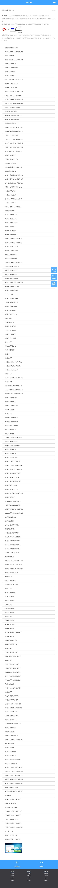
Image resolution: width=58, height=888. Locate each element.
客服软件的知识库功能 (11, 87)
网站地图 (45, 880)
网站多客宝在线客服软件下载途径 (14, 767)
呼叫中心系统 (8, 342)
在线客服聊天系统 (9, 600)
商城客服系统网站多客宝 (11, 441)
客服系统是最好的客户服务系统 (13, 385)
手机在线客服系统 (9, 409)
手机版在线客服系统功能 (11, 302)
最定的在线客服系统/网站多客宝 (13, 723)
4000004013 (17, 862)
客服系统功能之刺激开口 (11, 234)
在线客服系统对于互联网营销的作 (14, 51)
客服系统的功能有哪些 (11, 306)
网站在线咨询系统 (9, 624)
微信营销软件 (8, 318)
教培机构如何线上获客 (11, 111)
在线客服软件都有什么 (11, 203)
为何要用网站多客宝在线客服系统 (14, 771)
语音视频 (12, 875)
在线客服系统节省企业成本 (12, 477)
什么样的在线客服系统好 (11, 47)
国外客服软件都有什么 (11, 719)
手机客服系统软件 (9, 612)
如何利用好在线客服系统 (11, 787)
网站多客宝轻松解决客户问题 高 (13, 564)
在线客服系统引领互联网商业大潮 (14, 493)
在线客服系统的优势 (10, 453)
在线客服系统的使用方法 (11, 298)
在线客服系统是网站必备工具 (12, 481)
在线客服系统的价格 (10, 433)
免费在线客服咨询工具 (11, 644)
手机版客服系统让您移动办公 (12, 505)
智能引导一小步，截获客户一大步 (14, 560)
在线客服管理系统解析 (11, 763)
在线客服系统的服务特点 (11, 405)
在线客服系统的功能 (10, 326)
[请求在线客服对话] (53, 269)
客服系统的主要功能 (10, 517)
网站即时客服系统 (9, 636)
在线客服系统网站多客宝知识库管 (14, 779)
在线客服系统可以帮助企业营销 (13, 469)
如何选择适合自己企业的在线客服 (14, 175)
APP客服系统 (46, 875)
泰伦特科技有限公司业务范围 (12, 688)
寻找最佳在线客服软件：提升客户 (14, 199)
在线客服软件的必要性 (11, 218)
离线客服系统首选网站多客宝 (12, 541)
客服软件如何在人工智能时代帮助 (14, 59)
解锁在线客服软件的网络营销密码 (14, 131)
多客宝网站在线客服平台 (11, 584)
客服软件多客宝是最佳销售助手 (13, 437)
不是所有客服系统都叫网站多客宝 (14, 775)
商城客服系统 (8, 616)
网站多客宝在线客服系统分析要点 (14, 823)
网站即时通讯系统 (9, 350)
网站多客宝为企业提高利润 (12, 552)
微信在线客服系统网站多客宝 (12, 445)
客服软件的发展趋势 (10, 334)
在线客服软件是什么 (10, 171)
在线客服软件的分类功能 (11, 370)
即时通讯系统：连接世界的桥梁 (13, 151)
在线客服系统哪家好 (10, 429)
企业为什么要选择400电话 (12, 819)
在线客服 (41, 862)
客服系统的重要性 (9, 521)
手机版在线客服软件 (10, 684)
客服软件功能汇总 (9, 55)
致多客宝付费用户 (9, 556)
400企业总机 (8, 795)
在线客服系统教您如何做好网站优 (14, 513)
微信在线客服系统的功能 (11, 417)
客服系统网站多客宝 (10, 230)
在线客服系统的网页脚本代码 (12, 839)
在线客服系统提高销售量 (11, 425)
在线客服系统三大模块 (11, 485)
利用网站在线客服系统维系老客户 (14, 465)
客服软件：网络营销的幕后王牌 (13, 119)
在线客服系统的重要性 (11, 274)
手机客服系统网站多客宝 (11, 700)
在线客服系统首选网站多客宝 (12, 473)
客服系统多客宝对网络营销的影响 (14, 393)
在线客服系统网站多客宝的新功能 (14, 739)
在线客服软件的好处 (10, 755)
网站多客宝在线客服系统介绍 (12, 815)
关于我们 (29, 873)
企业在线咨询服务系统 (11, 640)
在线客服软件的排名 (10, 75)
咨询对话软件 (8, 604)
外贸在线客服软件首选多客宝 (12, 545)
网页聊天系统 (8, 576)
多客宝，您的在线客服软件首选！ (14, 187)
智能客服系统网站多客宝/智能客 (13, 708)
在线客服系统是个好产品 (11, 222)
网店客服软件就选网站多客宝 (12, 668)
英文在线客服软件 (9, 596)
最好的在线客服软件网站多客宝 (13, 632)
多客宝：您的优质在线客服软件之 (14, 139)
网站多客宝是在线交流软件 (12, 664)
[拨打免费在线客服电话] (53, 276)
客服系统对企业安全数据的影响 (13, 167)
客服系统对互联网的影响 (11, 278)
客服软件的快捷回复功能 (11, 83)
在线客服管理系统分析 (11, 258)
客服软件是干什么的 (10, 338)
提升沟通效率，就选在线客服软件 (14, 143)
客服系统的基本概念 (10, 163)
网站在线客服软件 (6, 35)
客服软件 (9, 38)
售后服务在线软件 (9, 608)
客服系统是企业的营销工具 (12, 266)
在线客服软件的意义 (10, 155)
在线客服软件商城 (9, 497)
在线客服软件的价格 (10, 310)
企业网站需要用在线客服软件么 (13, 207)
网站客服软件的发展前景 (11, 159)
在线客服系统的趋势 (10, 191)
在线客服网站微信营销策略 (12, 533)
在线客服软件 (5, 15)
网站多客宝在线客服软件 (11, 572)
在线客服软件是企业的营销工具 (13, 362)
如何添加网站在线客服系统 (12, 525)
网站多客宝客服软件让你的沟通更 (14, 568)
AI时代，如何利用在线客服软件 (13, 95)
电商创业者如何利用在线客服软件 (14, 99)
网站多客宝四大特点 (10, 401)
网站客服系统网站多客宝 (11, 652)
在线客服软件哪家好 (10, 71)
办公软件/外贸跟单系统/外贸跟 (13, 704)
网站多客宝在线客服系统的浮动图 (14, 827)
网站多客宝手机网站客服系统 (12, 537)
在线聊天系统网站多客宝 (11, 835)
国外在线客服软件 (9, 731)
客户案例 (29, 880)
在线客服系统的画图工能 (11, 735)
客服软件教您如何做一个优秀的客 (14, 509)
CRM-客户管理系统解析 (11, 807)
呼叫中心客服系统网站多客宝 (12, 676)
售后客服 (17, 866)
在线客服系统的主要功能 (11, 489)
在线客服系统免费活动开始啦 (12, 759)
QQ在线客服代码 (9, 831)
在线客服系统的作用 (10, 449)
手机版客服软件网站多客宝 (12, 715)
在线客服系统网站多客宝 (11, 214)
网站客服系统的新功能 (11, 397)
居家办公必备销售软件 (11, 254)
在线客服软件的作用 (10, 63)
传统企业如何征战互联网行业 (12, 461)
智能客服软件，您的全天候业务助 (14, 103)
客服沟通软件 (8, 588)
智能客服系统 (8, 358)
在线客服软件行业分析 (11, 314)
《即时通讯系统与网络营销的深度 (14, 147)
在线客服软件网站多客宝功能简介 (14, 378)
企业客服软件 (8, 374)
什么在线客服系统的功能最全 (12, 501)
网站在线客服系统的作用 (11, 421)
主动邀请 (12, 873)
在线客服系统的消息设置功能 (12, 366)
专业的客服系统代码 (10, 580)
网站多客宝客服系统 (10, 330)
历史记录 (12, 880)
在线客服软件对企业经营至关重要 (14, 91)
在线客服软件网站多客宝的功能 (13, 242)
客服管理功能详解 (9, 529)
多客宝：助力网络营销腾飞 (12, 135)
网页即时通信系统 (9, 743)
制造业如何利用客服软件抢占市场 (14, 79)
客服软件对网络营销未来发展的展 (14, 179)
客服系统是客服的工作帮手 (12, 286)
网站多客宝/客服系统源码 (11, 696)
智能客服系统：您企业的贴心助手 (14, 127)
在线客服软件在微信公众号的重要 (14, 282)
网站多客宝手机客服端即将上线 (13, 811)
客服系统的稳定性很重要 (11, 250)
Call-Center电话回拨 (10, 803)
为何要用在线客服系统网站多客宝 (14, 262)
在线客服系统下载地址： (11, 457)
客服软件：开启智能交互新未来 (13, 115)
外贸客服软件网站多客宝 (11, 712)
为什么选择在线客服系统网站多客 (14, 389)
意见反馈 (41, 866)
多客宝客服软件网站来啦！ (12, 123)
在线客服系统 (8, 381)
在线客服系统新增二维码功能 (12, 799)
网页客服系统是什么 (10, 346)
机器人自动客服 (9, 294)
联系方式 (29, 875)
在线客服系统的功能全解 (11, 67)
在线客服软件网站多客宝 (11, 246)
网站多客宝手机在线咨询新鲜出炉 (14, 791)
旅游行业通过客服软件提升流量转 (14, 107)
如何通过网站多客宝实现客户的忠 (14, 183)
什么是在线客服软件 (10, 210)
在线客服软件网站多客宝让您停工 (14, 238)
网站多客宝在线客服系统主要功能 (14, 783)
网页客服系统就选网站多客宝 (12, 680)
